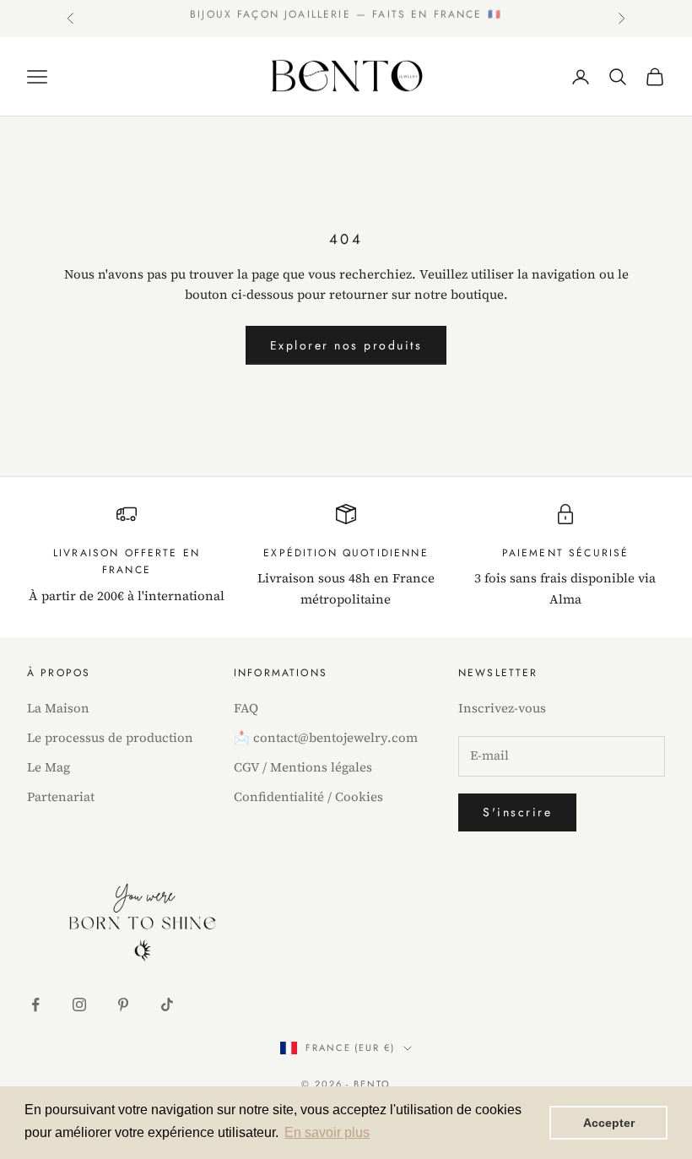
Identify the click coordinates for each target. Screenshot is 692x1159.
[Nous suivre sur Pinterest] (123, 1004)
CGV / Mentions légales (303, 767)
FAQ (246, 708)
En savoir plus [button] (327, 1132)
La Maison (58, 708)
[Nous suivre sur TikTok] (167, 1004)
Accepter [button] (609, 1122)
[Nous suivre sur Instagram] (79, 1004)
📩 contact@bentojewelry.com (326, 737)
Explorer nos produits (346, 345)
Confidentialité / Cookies (308, 796)
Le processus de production (110, 737)
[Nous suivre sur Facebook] (35, 1004)
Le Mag (48, 767)
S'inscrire (517, 812)
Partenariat (61, 796)
